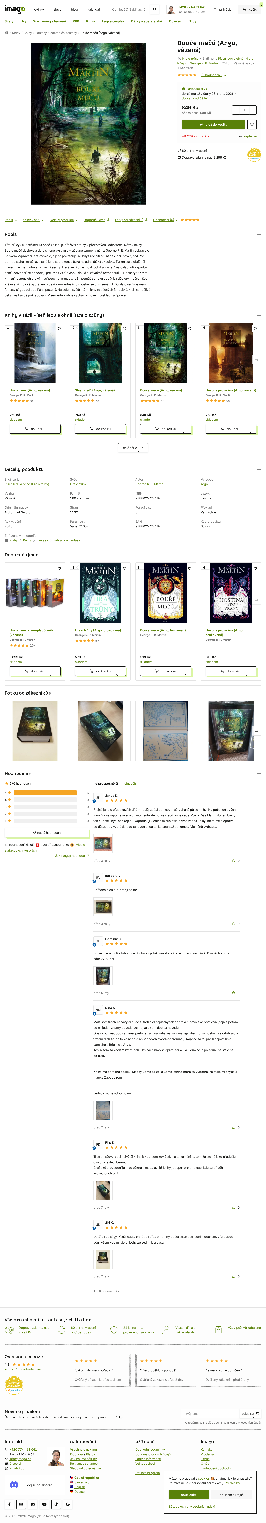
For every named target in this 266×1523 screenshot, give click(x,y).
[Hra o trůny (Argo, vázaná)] (35, 380)
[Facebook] (9, 1504)
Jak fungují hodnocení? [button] (72, 856)
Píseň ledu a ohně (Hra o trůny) (27, 484)
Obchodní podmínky (150, 1449)
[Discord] (32, 1504)
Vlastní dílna (184, 1328)
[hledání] (154, 9)
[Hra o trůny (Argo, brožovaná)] (100, 621)
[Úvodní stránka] (7, 32)
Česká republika (86, 1478)
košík (255, 8)
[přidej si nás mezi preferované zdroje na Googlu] (67, 1504)
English (79, 1487)
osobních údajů (251, 1422)
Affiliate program (147, 1473)
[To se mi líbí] (234, 861)
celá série (130, 448)
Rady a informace (148, 1459)
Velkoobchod (145, 1463)
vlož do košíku (216, 124)
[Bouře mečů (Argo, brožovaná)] (166, 621)
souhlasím (189, 1495)
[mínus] (235, 110)
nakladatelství (185, 1332)
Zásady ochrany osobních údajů (192, 1506)
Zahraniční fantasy (63, 33)
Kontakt (206, 1449)
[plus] (253, 110)
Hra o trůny (190, 58)
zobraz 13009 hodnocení (23, 1369)
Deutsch (80, 1492)
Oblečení (175, 21)
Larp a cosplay (113, 21)
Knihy (90, 21)
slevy (57, 9)
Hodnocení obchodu (216, 1468)
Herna (205, 1459)
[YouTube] (44, 1504)
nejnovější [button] (130, 783)
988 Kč (205, 113)
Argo (204, 484)
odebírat (248, 1414)
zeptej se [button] (250, 136)
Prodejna (207, 1454)
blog (74, 9)
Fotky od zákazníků (129, 220)
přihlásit (225, 9)
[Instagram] (21, 1504)
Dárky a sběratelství (146, 21)
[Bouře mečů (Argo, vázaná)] (166, 380)
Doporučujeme (94, 220)
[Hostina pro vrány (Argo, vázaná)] (231, 380)
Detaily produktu (62, 220)
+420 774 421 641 (192, 7)
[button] (133, 234)
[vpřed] (256, 359)
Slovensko (82, 1482)
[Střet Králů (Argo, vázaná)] (100, 380)
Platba (90, 1454)
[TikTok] (56, 1504)
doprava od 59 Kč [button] (195, 98)
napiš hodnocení (48, 833)
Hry (23, 21)
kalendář (93, 9)
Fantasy (41, 33)
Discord (15, 1463)
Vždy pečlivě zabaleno (244, 1328)
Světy (9, 21)
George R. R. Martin (204, 63)
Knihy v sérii (31, 220)
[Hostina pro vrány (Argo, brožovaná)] (231, 621)
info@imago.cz (20, 1459)
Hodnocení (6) (163, 220)
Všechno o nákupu (83, 1449)
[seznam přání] (252, 124)
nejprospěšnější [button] (105, 783)
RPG (76, 21)
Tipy (192, 21)
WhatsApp (17, 1468)
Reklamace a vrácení (85, 1463)
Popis (9, 220)
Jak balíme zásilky (83, 1459)
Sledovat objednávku (85, 1468)
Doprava (76, 1454)
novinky (38, 9)
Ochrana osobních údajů (153, 1454)
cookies (204, 1478)
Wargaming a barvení (49, 21)
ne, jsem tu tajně (232, 1495)
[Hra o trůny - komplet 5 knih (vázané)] (35, 621)
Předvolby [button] (232, 1483)
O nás (205, 1463)
